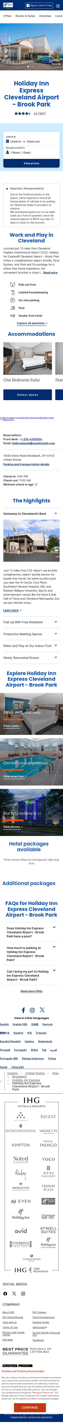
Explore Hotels (41, 1322)
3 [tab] (33, 67)
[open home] (2, 1081)
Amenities (45, 16)
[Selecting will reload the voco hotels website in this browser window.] (48, 1158)
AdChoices (39, 1327)
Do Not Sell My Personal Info (46, 1333)
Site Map (8, 1339)
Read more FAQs (32, 991)
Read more (50, 272)
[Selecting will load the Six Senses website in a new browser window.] (21, 1116)
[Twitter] (14, 1293)
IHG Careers (39, 1312)
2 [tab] (30, 67)
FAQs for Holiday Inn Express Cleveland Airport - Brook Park (31, 909)
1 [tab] (28, 67)
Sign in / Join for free (41, 5)
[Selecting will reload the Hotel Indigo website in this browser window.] (48, 1144)
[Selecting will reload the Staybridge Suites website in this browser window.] (21, 1244)
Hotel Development (44, 1317)
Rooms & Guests (15, 148)
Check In (11, 137)
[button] (58, 6)
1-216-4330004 (31, 439)
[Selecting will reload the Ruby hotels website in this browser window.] (21, 1173)
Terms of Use (10, 1327)
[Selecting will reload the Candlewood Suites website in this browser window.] (31, 1258)
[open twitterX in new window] (40, 1010)
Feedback (38, 1340)
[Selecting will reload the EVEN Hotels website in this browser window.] (21, 1201)
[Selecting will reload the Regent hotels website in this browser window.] (48, 1116)
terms (8, 1389)
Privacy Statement (27, 1395)
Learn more (11, 610)
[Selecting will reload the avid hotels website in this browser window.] (21, 1230)
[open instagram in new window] (31, 1010)
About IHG (8, 1312)
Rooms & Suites (25, 16)
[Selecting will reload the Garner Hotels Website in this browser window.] (48, 1215)
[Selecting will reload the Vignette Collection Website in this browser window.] (48, 1130)
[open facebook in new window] (21, 1010)
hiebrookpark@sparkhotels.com (33, 443)
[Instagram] (23, 1293)
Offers (7, 16)
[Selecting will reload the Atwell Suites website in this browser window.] (48, 1230)
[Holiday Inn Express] (8, 5)
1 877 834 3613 (39, 1351)
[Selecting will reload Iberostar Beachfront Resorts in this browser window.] (21, 1187)
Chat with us (10, 1322)
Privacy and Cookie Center (14, 1333)
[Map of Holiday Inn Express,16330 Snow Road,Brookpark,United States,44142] (31, 420)
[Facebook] (6, 1293)
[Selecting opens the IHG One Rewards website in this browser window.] (31, 1270)
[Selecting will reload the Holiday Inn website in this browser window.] (21, 1215)
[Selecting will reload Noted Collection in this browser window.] (21, 1158)
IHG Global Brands (13, 1317)
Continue (30, 1407)
